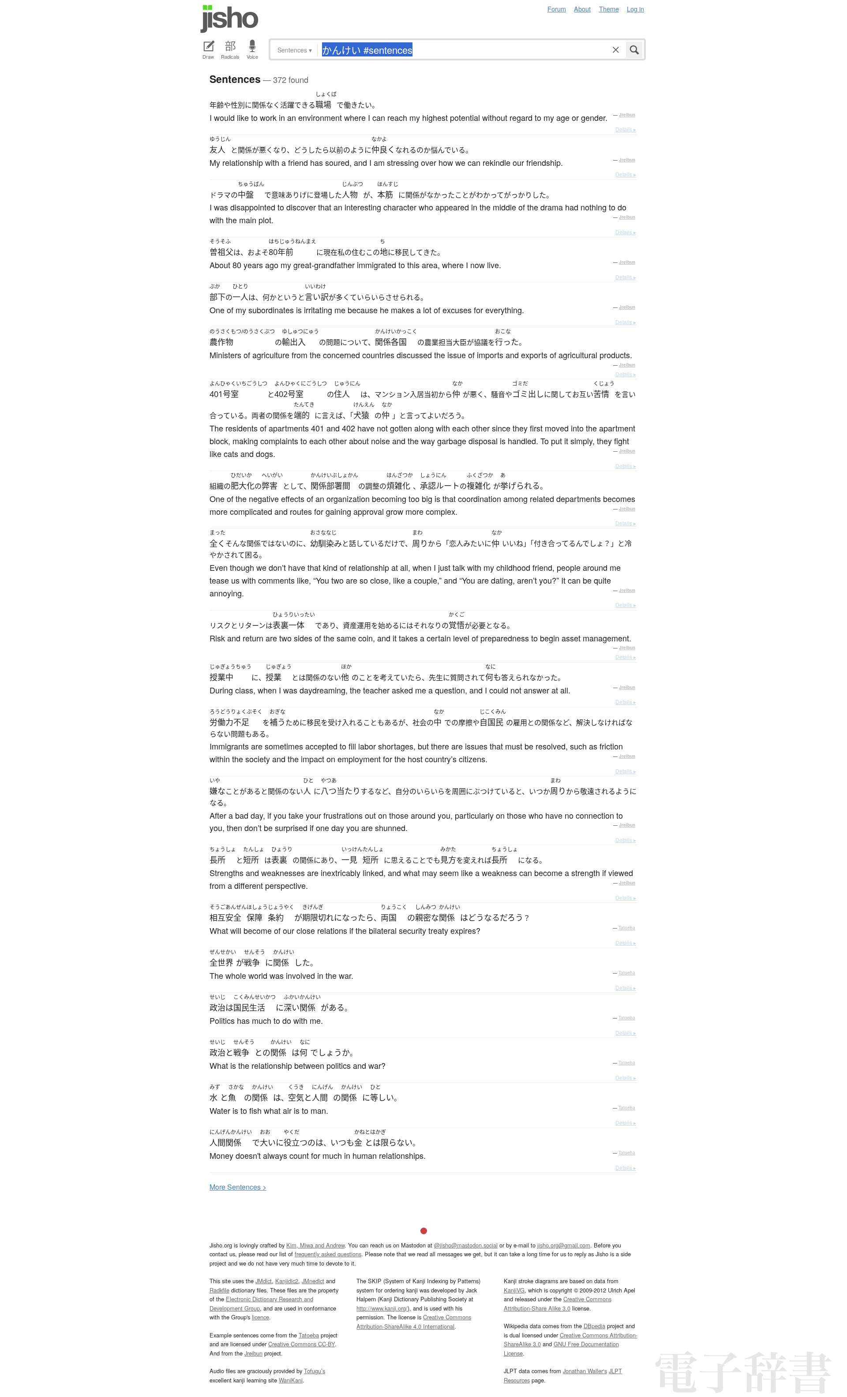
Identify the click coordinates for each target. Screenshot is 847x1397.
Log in (635, 8)
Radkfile (219, 1290)
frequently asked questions (328, 1254)
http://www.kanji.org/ (382, 1308)
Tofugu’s (314, 1371)
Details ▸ (625, 129)
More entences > (238, 1187)
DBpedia (594, 1326)
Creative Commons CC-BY (301, 1344)
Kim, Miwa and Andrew (315, 1245)
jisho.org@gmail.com (563, 1245)
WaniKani (291, 1380)
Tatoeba (626, 928)
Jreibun (627, 115)
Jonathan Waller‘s (585, 1371)
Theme (609, 8)
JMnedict (313, 1281)
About (582, 8)
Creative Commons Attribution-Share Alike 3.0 (557, 1303)
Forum (556, 8)
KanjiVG (514, 1290)
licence (260, 1317)
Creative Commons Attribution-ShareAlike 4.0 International (413, 1321)
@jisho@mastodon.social (466, 1245)
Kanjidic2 (286, 1281)
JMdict (263, 1281)
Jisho (229, 19)
